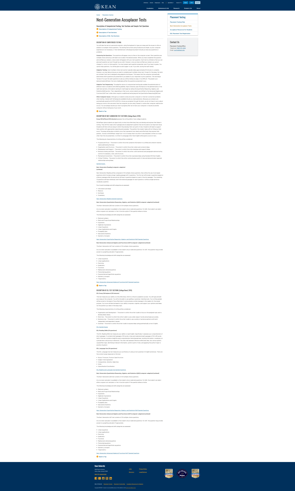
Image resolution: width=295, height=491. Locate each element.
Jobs (130, 469)
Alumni (151, 2)
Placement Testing (107, 15)
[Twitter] (99, 478)
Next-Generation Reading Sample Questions (109, 199)
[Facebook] (96, 478)
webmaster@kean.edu (131, 487)
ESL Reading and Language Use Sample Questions (111, 370)
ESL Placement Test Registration (180, 33)
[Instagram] (107, 478)
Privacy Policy (143, 469)
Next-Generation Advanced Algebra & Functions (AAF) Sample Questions (117, 282)
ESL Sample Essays (102, 327)
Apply (185, 2)
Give (163, 2)
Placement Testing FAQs (177, 22)
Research (176, 8)
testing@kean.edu (179, 50)
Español (198, 2)
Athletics (146, 2)
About (198, 8)
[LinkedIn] (110, 478)
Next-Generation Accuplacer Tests (181, 26)
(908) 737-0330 (181, 48)
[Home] (105, 7)
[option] (197, 2)
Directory (131, 472)
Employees (157, 2)
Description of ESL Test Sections (109, 36)
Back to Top (103, 111)
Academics (150, 8)
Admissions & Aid (163, 8)
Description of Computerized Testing (110, 29)
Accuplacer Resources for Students (181, 30)
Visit (192, 2)
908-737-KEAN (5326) (100, 474)
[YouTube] (103, 478)
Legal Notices (143, 472)
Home (98, 15)
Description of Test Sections (108, 32)
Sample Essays (101, 164)
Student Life (188, 8)
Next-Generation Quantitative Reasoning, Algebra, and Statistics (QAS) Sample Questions (122, 239)
